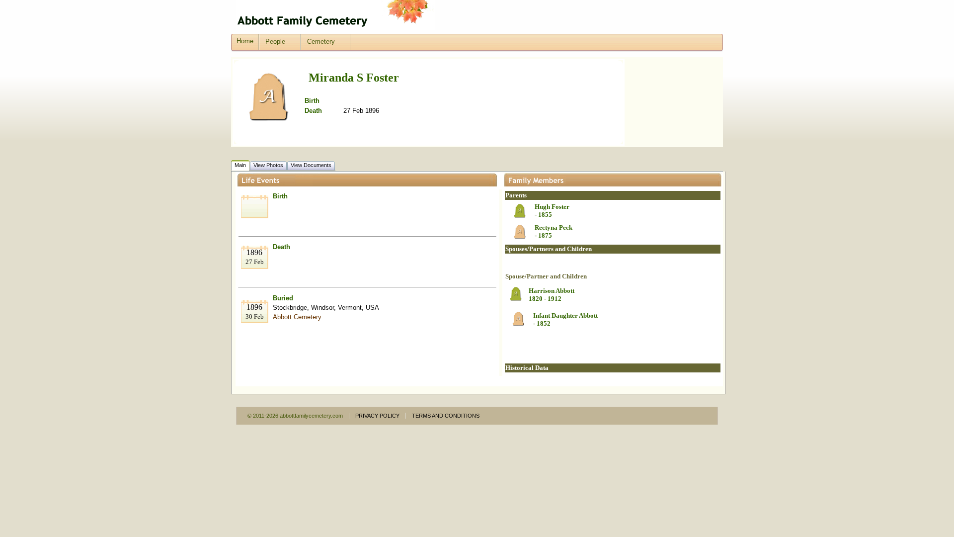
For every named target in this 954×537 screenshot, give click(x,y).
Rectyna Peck (553, 227)
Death (281, 247)
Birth (280, 196)
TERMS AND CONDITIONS (445, 416)
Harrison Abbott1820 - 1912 (551, 294)
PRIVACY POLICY (377, 416)
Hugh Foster (552, 206)
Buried (283, 298)
